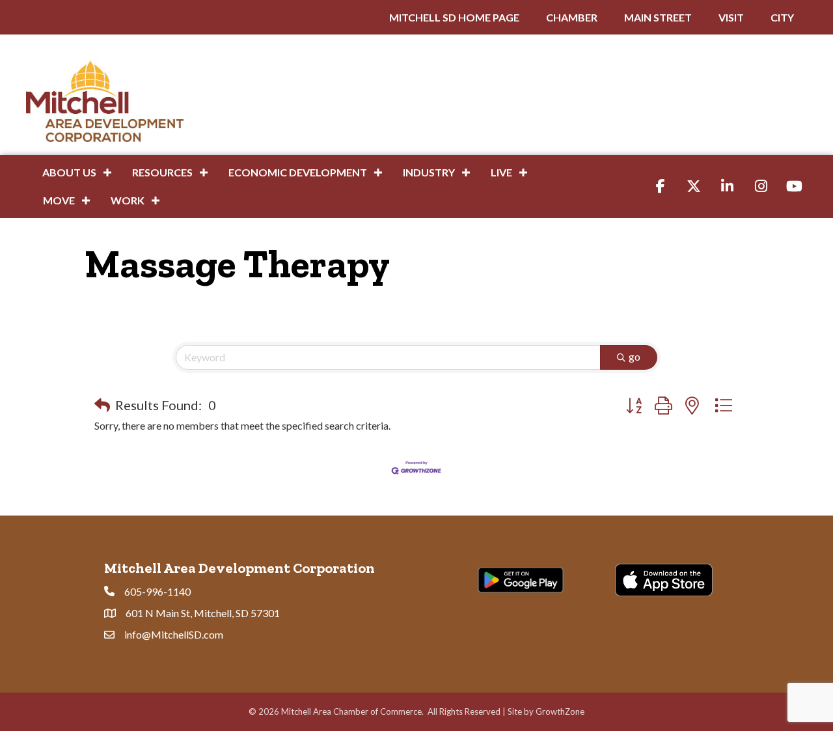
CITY (782, 17)
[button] (102, 405)
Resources (162, 172)
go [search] (634, 356)
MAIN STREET (658, 17)
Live (501, 172)
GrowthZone (560, 711)
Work (127, 200)
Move (59, 200)
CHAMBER (571, 17)
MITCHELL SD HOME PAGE (454, 17)
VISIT (731, 17)
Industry (429, 172)
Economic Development (297, 172)
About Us (69, 172)
